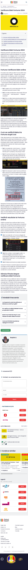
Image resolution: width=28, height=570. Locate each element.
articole (4, 6)
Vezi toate (24, 426)
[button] (14, 303)
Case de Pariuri (10, 6)
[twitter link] (2, 547)
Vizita (22, 410)
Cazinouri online (19, 529)
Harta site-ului (4, 533)
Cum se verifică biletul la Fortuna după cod (14, 39)
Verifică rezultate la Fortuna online (12, 41)
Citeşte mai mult (16, 468)
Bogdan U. (13, 337)
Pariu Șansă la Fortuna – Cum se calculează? (10, 463)
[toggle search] (26, 2)
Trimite (14, 399)
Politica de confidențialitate (5, 539)
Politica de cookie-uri (6, 543)
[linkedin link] (5, 547)
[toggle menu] (2, 2)
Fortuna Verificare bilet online (11, 37)
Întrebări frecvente (5, 529)
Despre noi (3, 527)
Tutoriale (17, 531)
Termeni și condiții (7, 481)
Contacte (3, 531)
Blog (16, 527)
